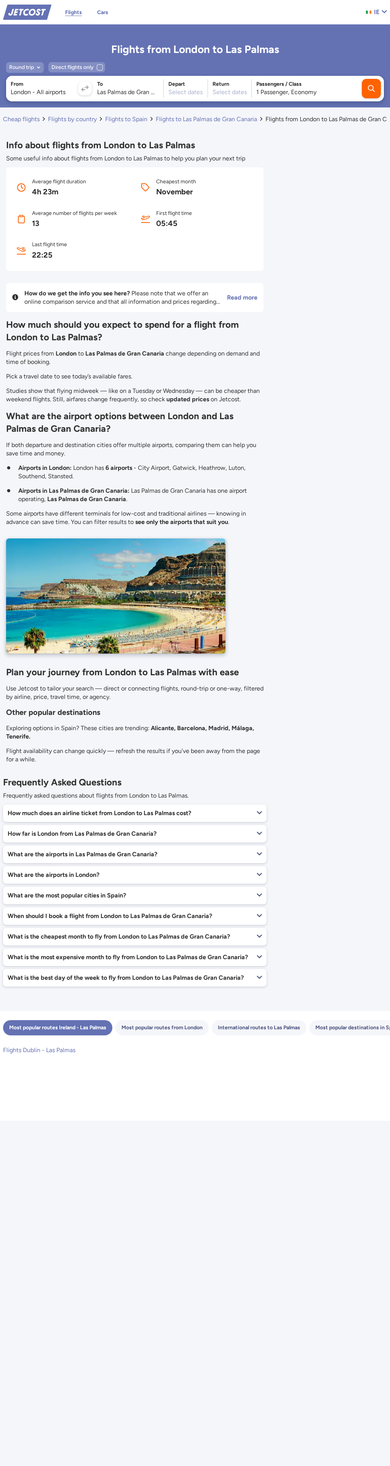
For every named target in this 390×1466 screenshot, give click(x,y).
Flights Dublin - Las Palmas (39, 1050)
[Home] (27, 11)
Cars (102, 12)
